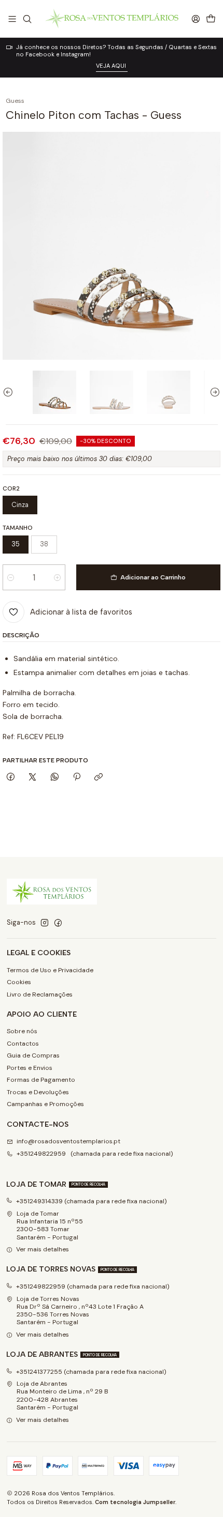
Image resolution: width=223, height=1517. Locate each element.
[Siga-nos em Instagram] (44, 923)
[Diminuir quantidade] (10, 577)
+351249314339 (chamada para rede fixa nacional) (91, 1201)
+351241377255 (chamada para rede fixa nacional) (91, 1372)
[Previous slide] (10, 392)
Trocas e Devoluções (38, 1092)
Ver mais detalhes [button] (42, 1249)
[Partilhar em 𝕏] (32, 777)
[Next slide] (212, 392)
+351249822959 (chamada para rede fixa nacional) (95, 1154)
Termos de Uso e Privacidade (50, 970)
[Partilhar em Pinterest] (77, 777)
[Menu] (12, 18)
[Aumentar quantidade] (57, 577)
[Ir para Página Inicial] (111, 18)
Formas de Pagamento (41, 1080)
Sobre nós (22, 1031)
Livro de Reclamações (40, 994)
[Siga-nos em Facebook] (58, 923)
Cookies (19, 982)
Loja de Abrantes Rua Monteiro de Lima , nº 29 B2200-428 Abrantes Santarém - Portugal (62, 1396)
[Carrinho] (210, 18)
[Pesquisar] (27, 18)
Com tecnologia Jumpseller (135, 1502)
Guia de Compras (33, 1055)
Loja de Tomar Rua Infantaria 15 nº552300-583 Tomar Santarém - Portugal (50, 1225)
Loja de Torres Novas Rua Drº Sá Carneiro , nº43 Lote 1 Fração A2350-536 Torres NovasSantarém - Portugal (80, 1311)
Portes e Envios (29, 1068)
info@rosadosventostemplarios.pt (68, 1141)
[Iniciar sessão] (195, 18)
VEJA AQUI (112, 65)
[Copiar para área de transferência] (98, 777)
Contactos (23, 1043)
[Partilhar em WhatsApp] (55, 777)
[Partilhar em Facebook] (10, 777)
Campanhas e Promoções (45, 1104)
